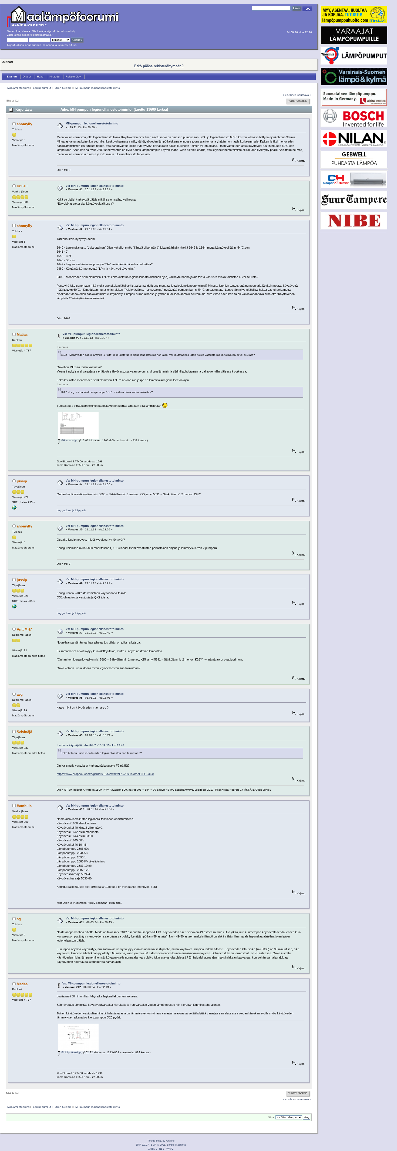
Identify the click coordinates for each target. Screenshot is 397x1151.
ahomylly (24, 124)
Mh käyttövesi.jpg (71, 1052)
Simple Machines (176, 1144)
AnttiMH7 (24, 629)
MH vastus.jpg (69, 440)
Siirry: (271, 1117)
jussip (22, 481)
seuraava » (304, 94)
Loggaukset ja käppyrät (71, 510)
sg (19, 919)
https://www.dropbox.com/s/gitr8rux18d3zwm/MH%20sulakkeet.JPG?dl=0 (105, 774)
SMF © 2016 (158, 1144)
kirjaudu (51, 31)
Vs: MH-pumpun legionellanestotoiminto (95, 185)
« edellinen (290, 94)
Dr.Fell (22, 186)
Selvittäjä (24, 732)
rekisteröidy (68, 31)
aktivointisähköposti (26, 34)
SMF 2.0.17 (142, 1144)
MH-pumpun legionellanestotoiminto (92, 123)
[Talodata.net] (14, 508)
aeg (20, 694)
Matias (22, 335)
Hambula (24, 806)
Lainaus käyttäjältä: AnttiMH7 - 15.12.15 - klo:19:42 (91, 745)
